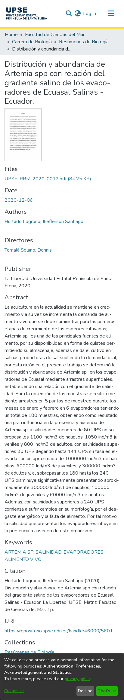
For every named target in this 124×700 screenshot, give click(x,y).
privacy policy (77, 679)
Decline (85, 691)
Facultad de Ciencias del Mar (55, 34)
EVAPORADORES (84, 552)
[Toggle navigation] (111, 13)
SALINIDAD (48, 552)
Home (11, 34)
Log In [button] (90, 13)
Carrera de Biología (32, 41)
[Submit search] (69, 13)
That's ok (107, 691)
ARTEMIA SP (19, 552)
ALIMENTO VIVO (23, 559)
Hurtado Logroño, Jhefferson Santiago (44, 221)
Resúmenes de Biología (84, 41)
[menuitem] (77, 13)
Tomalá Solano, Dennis (28, 250)
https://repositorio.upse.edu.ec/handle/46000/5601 (59, 631)
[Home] (26, 13)
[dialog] (62, 677)
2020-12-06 (19, 200)
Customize (14, 691)
